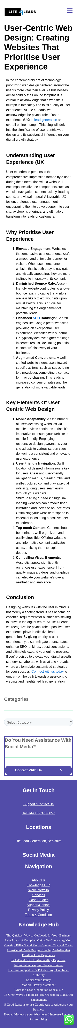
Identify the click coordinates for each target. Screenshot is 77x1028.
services (38, 895)
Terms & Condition (38, 915)
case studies (38, 900)
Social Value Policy (38, 980)
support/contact (38, 905)
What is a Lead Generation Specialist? (38, 989)
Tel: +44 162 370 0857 (38, 813)
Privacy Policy (38, 910)
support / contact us (38, 804)
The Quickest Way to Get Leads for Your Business (38, 935)
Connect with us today (47, 671)
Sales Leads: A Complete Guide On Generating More (38, 940)
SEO (36, 318)
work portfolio (38, 890)
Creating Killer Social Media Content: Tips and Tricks (38, 945)
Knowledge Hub (38, 885)
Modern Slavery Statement (38, 984)
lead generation (45, 120)
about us (38, 880)
